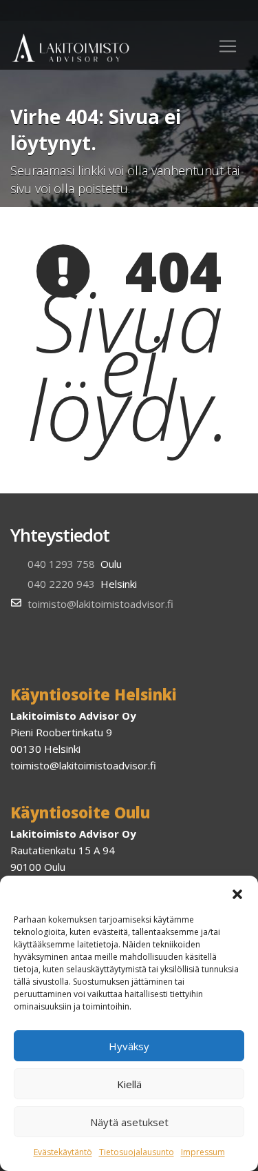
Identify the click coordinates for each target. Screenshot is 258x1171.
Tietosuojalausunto (136, 1152)
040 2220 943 (61, 584)
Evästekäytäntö (63, 1152)
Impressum (203, 1152)
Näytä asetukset (129, 1122)
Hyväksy (129, 1046)
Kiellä (129, 1084)
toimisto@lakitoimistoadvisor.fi (100, 604)
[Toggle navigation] (227, 46)
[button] (237, 893)
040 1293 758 (61, 564)
